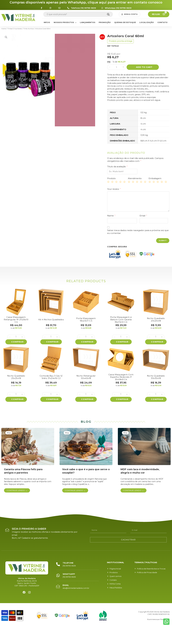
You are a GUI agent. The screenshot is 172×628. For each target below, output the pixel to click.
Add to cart (144, 67)
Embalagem (155, 178)
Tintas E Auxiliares (15, 29)
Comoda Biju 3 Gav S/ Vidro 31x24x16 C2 (51, 376)
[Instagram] (29, 592)
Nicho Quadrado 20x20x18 (156, 319)
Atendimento (135, 178)
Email (143, 215)
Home (3, 29)
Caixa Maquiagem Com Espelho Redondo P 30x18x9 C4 (121, 377)
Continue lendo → (17, 490)
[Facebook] (24, 592)
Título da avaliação (117, 166)
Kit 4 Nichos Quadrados (51, 319)
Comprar (17, 342)
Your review (114, 189)
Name (111, 215)
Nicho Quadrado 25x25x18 (16, 376)
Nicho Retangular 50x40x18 (86, 376)
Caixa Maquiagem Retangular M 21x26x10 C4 (16, 319)
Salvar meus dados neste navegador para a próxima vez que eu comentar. (138, 231)
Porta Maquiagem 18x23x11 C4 (86, 319)
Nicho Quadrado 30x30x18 (156, 376)
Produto (111, 178)
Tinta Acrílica (28, 29)
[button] (129, 14)
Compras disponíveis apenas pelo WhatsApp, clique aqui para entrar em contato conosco (86, 2)
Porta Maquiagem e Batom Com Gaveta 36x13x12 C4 (121, 319)
